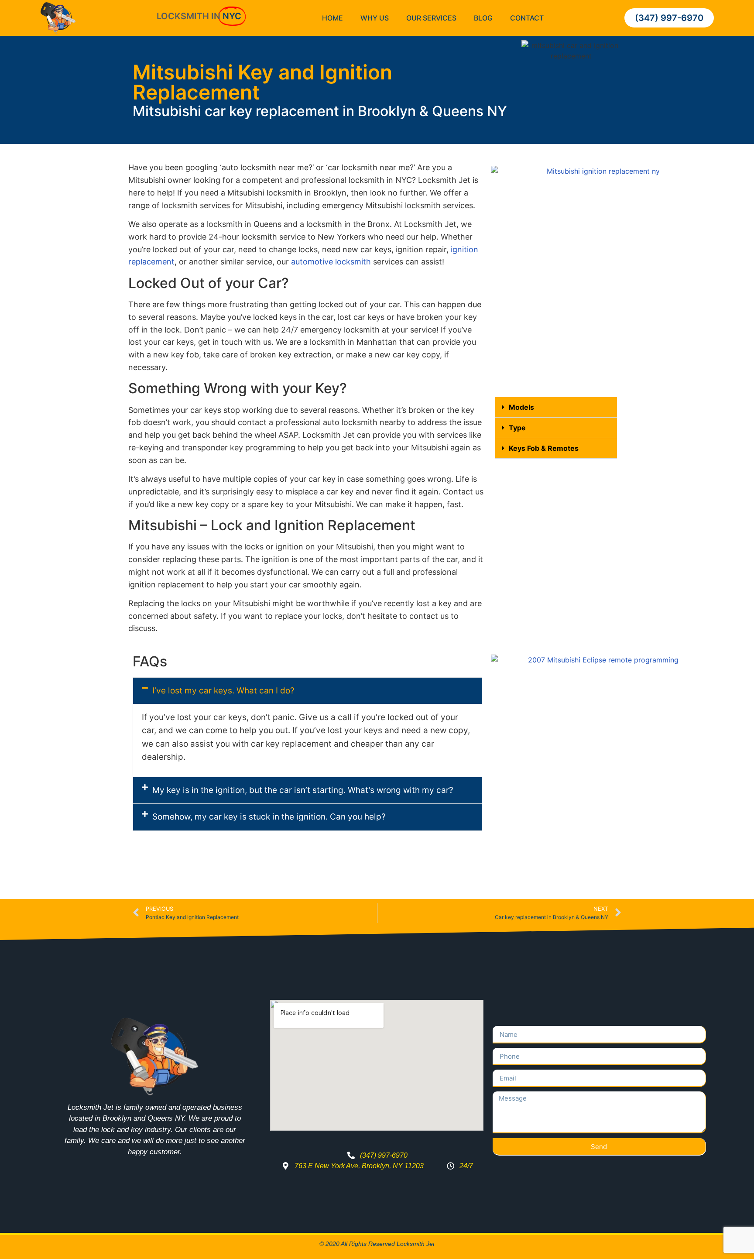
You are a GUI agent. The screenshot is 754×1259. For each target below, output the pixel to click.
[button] (556, 407)
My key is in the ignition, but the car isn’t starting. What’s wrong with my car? (302, 790)
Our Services (431, 18)
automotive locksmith (331, 261)
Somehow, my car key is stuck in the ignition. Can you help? (269, 817)
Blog (483, 18)
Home (332, 18)
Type (517, 427)
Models (521, 407)
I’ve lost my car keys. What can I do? (223, 691)
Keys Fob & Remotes (544, 448)
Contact (527, 18)
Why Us (374, 18)
